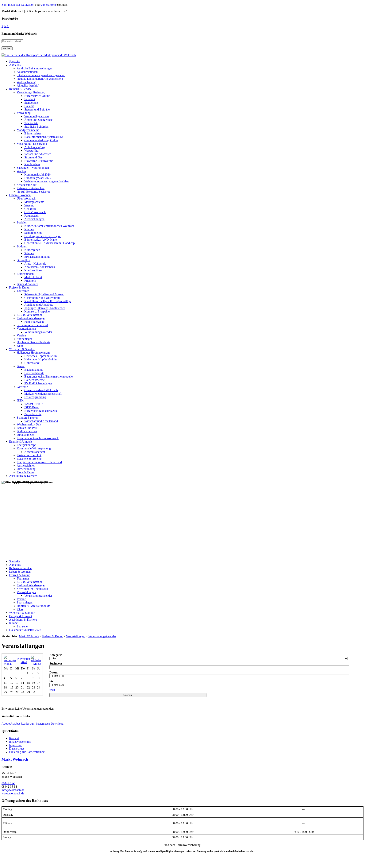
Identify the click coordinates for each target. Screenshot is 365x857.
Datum (53, 672)
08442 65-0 (8, 783)
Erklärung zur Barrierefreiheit (26, 752)
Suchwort (55, 663)
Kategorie (55, 655)
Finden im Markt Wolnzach (19, 33)
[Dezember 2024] (36, 663)
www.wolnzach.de (13, 793)
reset (52, 689)
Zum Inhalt (8, 4)
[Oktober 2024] (10, 663)
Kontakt (14, 738)
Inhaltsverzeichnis (20, 741)
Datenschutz (16, 748)
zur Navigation (25, 4)
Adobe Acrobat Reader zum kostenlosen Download (32, 723)
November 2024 (23, 660)
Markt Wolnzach (15, 759)
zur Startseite (48, 4)
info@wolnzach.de (13, 790)
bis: (51, 681)
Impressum (15, 745)
